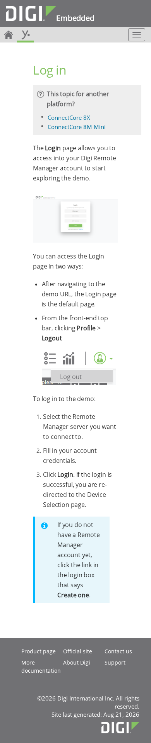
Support (115, 662)
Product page (38, 651)
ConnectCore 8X (69, 117)
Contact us (118, 651)
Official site (77, 651)
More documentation (41, 666)
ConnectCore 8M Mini (77, 127)
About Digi (76, 662)
